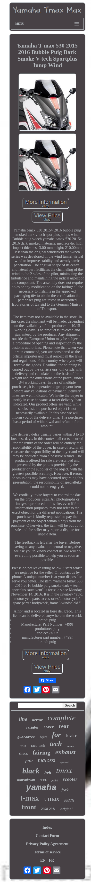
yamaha (41, 788)
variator (32, 727)
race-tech (38, 745)
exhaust (65, 752)
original (66, 809)
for (56, 735)
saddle (69, 800)
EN (43, 860)
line (23, 719)
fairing (41, 752)
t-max (29, 798)
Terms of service (47, 852)
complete (61, 717)
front (29, 807)
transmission (26, 780)
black (31, 771)
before (43, 737)
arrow (37, 719)
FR (51, 860)
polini (54, 780)
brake (71, 736)
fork (64, 789)
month (70, 746)
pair (29, 760)
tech (56, 743)
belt (47, 772)
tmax (64, 769)
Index (47, 827)
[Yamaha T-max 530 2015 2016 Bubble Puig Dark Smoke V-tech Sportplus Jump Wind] (47, 102)
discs (23, 753)
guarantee (26, 737)
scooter (70, 779)
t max (51, 798)
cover (49, 727)
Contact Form (47, 836)
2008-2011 (48, 809)
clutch (43, 780)
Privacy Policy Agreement (47, 844)
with (23, 745)
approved (64, 762)
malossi (47, 760)
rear (64, 726)
